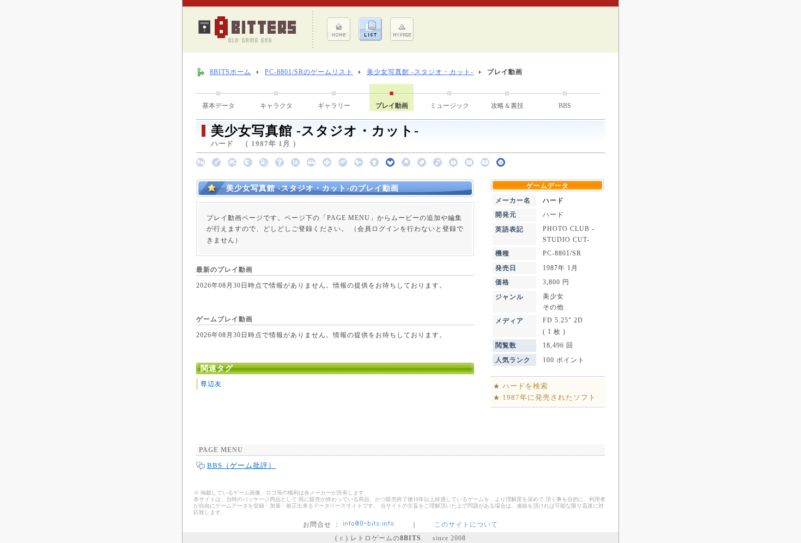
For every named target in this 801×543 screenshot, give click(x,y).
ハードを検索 (525, 386)
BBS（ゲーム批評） (241, 465)
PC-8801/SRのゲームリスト (309, 72)
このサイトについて (466, 524)
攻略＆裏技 (507, 105)
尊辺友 (211, 384)
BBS (565, 105)
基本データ (218, 105)
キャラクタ (276, 105)
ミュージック (449, 105)
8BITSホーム (230, 72)
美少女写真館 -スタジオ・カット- (420, 72)
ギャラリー (334, 105)
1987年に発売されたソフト (549, 397)
